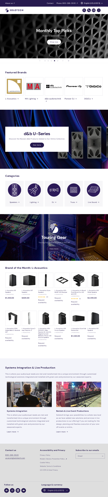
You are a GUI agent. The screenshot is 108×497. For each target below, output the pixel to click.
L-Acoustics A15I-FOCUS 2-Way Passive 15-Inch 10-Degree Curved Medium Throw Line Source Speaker (44, 333)
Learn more (11, 432)
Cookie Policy (45, 462)
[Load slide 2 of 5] (48, 60)
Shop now (54, 42)
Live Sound (92, 202)
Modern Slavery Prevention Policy (52, 459)
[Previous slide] (40, 60)
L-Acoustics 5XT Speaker (27, 291)
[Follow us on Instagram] (12, 490)
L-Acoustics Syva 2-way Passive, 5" (29, 329)
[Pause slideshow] (68, 60)
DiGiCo (87, 99)
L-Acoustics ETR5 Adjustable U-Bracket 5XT (12, 330)
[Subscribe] (102, 456)
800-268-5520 (12, 455)
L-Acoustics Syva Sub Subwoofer (78, 329)
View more (54, 249)
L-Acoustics (10, 99)
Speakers (13, 202)
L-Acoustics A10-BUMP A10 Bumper (61, 291)
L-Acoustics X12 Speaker (93, 329)
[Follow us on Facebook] (6, 490)
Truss (72, 202)
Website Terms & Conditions (50, 466)
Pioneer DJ (69, 99)
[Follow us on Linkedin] (18, 490)
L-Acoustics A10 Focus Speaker (60, 329)
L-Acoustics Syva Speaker (44, 291)
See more (37, 145)
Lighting (33, 202)
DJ (53, 202)
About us (9, 3)
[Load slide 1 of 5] (45, 60)
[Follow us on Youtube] (23, 490)
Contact (50, 3)
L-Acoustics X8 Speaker (10, 291)
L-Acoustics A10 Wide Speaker (93, 291)
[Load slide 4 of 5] (54, 60)
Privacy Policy (45, 455)
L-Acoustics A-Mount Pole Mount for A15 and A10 (78, 292)
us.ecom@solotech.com (15, 458)
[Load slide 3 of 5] (51, 60)
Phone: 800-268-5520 (66, 3)
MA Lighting (30, 99)
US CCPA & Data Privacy (49, 470)
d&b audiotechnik (53, 99)
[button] (99, 10)
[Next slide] (63, 60)
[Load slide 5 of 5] (57, 60)
